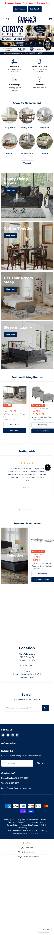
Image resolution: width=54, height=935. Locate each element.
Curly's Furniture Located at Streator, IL (22, 830)
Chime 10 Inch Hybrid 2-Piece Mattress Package (42, 564)
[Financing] (14, 84)
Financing (11, 822)
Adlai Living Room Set (41, 417)
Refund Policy (23, 822)
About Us (15, 819)
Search (6, 819)
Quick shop (14, 424)
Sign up (40, 763)
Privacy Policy (12, 825)
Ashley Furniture (9, 419)
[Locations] (39, 84)
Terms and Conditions (30, 819)
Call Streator (20, 9)
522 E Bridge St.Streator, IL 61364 (27, 657)
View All (27, 163)
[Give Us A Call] (39, 66)
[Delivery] (14, 66)
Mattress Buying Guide (25, 828)
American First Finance (29, 825)
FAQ (42, 825)
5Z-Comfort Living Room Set (14, 415)
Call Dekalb (34, 9)
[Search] (45, 708)
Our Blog (43, 830)
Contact (44, 819)
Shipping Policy (37, 822)
